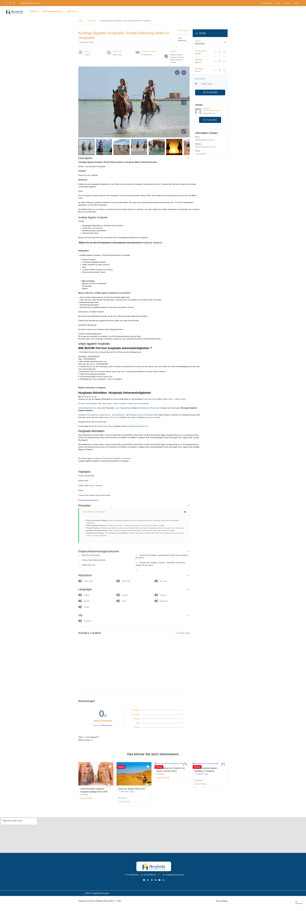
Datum (198, 41)
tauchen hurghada (120, 403)
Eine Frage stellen (210, 120)
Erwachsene (200, 51)
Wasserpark (154, 408)
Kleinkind (199, 69)
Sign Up (287, 3)
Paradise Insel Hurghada (88, 403)
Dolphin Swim (167, 399)
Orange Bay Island (149, 399)
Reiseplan (84, 505)
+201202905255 (265, 3)
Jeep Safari (131, 417)
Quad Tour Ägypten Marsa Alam (131, 789)
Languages (85, 589)
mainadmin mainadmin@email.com (211, 109)
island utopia (107, 403)
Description (85, 158)
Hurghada (91, 21)
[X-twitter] (148, 880)
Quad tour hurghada (152, 417)
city (80, 615)
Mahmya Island (102, 426)
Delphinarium (144, 408)
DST (115, 901)
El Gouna (106, 415)
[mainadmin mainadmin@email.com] (109, 785)
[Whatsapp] (163, 880)
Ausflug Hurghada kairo (87, 408)
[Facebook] (144, 880)
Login (278, 3)
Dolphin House (180, 399)
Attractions (85, 575)
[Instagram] (151, 880)
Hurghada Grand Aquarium (89, 415)
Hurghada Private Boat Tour (137, 426)
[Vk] (155, 880)
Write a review (84, 740)
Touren (32, 11)
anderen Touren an (111, 417)
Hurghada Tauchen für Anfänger (141, 415)
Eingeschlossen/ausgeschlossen (98, 551)
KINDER (198, 60)
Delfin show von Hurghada (138, 403)
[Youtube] (159, 880)
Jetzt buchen (210, 92)
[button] (183, 131)
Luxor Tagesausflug (122, 408)
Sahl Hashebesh (118, 415)
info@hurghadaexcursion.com (30, 3)
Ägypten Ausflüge (51, 11)
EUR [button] (296, 3)
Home (80, 21)
